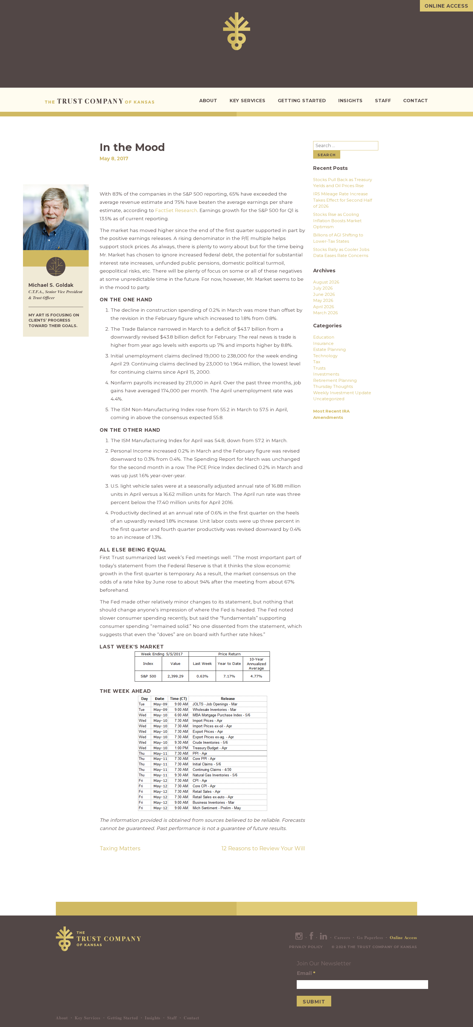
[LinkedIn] (323, 937)
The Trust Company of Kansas (99, 101)
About (208, 100)
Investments (326, 374)
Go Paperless (370, 937)
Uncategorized (328, 398)
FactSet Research (176, 210)
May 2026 (323, 300)
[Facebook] (311, 937)
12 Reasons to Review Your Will (263, 848)
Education (323, 337)
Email (306, 973)
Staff (383, 100)
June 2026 (324, 294)
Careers (342, 937)
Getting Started (302, 100)
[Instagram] (299, 937)
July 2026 (323, 288)
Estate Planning (329, 349)
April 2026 (323, 306)
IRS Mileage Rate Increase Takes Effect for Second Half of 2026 (342, 200)
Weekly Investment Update (342, 392)
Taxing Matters (120, 848)
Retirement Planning (335, 380)
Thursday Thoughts (333, 386)
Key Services (248, 100)
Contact (415, 100)
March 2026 (325, 312)
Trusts (319, 368)
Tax (316, 361)
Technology (325, 355)
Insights (350, 100)
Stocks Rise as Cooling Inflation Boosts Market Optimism (337, 220)
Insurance (323, 343)
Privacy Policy (306, 947)
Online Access (446, 6)
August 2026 (326, 282)
